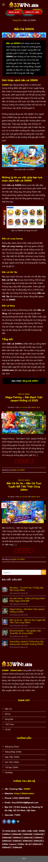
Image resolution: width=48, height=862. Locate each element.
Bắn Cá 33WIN (24, 394)
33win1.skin (35, 407)
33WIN (27, 789)
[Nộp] (43, 572)
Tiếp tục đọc (24, 461)
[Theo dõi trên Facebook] (4, 821)
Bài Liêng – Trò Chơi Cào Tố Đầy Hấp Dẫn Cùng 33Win (26, 588)
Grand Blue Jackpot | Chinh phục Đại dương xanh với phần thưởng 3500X (26, 642)
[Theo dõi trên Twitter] (13, 821)
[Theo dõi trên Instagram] (9, 821)
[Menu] (3, 4)
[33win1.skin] (24, 5)
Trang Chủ (16, 20)
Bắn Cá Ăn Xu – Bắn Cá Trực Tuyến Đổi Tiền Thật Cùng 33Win (24, 486)
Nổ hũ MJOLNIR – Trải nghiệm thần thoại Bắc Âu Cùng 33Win (25, 632)
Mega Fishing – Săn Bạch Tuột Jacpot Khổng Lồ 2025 (24, 399)
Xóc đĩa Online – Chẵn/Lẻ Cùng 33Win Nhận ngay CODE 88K (27, 599)
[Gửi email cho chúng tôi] (18, 821)
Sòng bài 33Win (30, 380)
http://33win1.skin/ (24, 793)
